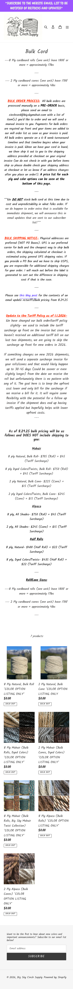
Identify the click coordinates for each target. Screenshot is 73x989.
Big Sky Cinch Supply (29, 977)
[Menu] (67, 27)
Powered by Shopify (55, 977)
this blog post (28, 295)
